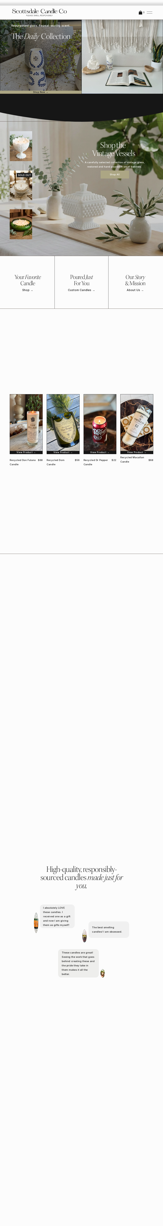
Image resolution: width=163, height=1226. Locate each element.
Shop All (115, 174)
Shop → (27, 290)
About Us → (135, 290)
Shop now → (40, 92)
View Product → (26, 452)
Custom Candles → (81, 290)
